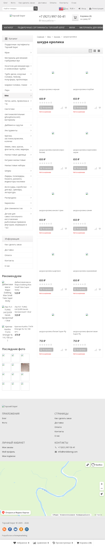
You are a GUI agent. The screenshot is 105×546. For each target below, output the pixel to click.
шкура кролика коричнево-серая (85, 151)
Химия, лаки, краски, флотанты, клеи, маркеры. (17, 148)
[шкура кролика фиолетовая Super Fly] (87, 315)
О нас (74, 3)
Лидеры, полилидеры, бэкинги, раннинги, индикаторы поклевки (15, 179)
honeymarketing (20, 535)
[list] (94, 50)
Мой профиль (8, 451)
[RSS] (4, 529)
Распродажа (10, 197)
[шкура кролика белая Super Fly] (53, 315)
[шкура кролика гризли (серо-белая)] (53, 133)
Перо (7, 90)
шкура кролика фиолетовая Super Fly (85, 332)
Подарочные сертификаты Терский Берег (41, 27)
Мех (7, 95)
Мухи (72, 27)
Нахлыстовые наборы (15, 165)
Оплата (53, 3)
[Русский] (65, 8)
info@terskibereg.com (68, 451)
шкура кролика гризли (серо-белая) (51, 151)
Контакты (64, 3)
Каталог (8, 27)
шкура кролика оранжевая (85, 271)
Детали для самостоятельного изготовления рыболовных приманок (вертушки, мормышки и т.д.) (16, 220)
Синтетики (9, 109)
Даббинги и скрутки (14, 125)
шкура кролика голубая (83, 89)
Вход (84, 8)
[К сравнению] (61, 107)
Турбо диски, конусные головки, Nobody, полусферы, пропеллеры (16, 77)
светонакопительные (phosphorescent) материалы (15, 117)
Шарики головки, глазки (16, 85)
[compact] (98, 50)
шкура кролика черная (49, 89)
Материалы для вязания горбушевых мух (16, 59)
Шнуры (8, 170)
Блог (6, 3)
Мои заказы (7, 447)
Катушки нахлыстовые (15, 160)
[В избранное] (66, 107)
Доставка (42, 3)
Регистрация (97, 8)
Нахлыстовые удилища (15, 154)
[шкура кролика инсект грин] (53, 193)
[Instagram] (26, 529)
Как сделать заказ (27, 3)
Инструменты (11, 130)
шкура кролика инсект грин (51, 210)
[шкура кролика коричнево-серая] (87, 133)
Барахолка (9, 203)
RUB (72, 8)
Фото (13, 3)
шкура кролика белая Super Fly (52, 331)
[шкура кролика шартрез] (53, 254)
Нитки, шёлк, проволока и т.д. (17, 102)
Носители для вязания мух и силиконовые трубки (17, 67)
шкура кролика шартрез (50, 271)
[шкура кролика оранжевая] (87, 254)
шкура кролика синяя (82, 210)
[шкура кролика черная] (53, 72)
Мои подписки (8, 456)
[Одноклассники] (21, 529)
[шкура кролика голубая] (87, 72)
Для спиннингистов (14, 208)
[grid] (90, 50)
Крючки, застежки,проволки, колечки (14, 138)
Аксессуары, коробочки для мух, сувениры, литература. (16, 190)
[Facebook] (10, 529)
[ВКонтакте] (15, 529)
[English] (61, 8)
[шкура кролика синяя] (87, 193)
